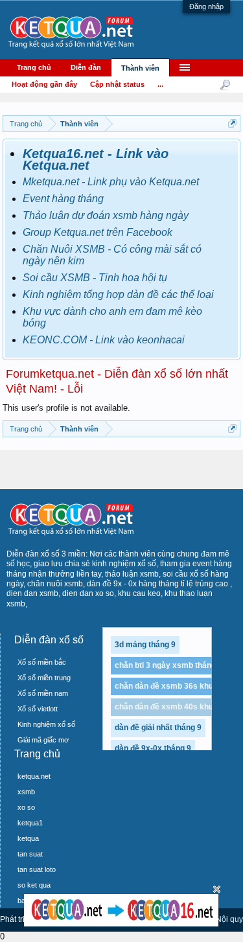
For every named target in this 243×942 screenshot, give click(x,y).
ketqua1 (30, 823)
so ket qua (34, 885)
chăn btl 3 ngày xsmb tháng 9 (168, 665)
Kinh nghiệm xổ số (46, 724)
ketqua (28, 838)
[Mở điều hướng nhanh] (232, 123)
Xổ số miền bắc (41, 662)
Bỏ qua (217, 889)
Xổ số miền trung (44, 678)
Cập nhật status (117, 84)
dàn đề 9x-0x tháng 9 (153, 748)
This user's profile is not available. (66, 408)
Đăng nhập (206, 6)
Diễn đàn (86, 67)
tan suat (30, 854)
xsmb (26, 792)
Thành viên (140, 68)
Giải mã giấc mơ (43, 740)
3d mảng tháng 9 (145, 644)
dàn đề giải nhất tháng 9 (158, 727)
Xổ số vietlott (37, 709)
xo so (26, 807)
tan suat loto (36, 869)
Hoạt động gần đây (44, 84)
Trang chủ (34, 67)
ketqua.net (34, 776)
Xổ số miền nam (42, 693)
